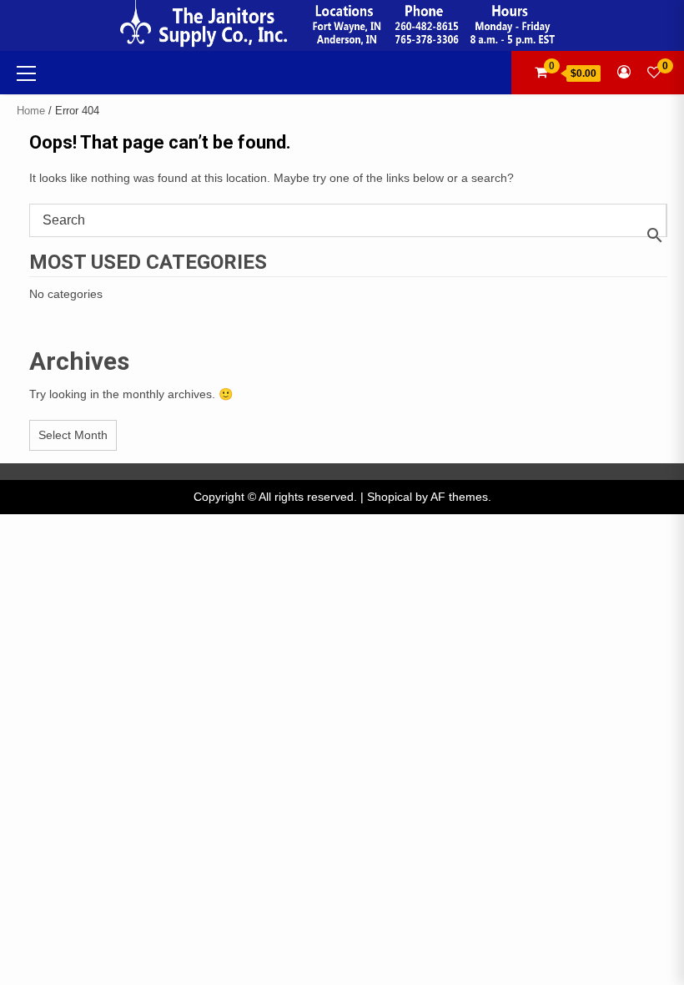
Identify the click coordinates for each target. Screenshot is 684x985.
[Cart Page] (541, 72)
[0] (654, 72)
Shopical (389, 496)
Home (31, 110)
